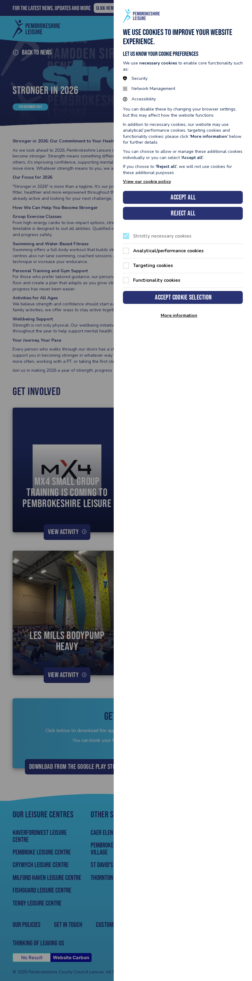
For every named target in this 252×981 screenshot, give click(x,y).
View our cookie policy (147, 181)
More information (179, 315)
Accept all (183, 197)
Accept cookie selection (183, 297)
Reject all (183, 213)
